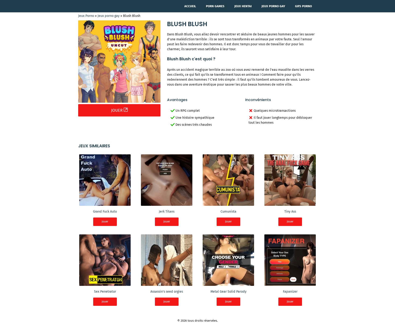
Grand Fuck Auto (105, 211)
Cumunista (228, 211)
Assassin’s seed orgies (166, 291)
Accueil (190, 6)
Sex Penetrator (105, 291)
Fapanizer (290, 291)
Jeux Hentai (243, 6)
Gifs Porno (303, 6)
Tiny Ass (290, 211)
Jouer (105, 221)
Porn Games (215, 6)
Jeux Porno (86, 16)
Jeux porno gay (273, 6)
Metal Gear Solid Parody (228, 291)
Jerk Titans (166, 211)
